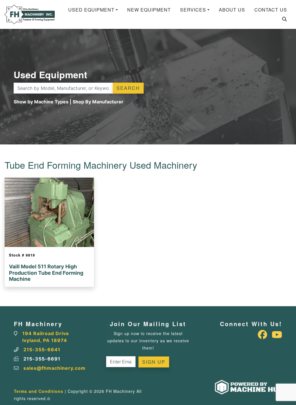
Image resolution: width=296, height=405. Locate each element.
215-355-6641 (41, 349)
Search (128, 88)
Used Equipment (91, 9)
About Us (232, 9)
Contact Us (270, 9)
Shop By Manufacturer (98, 102)
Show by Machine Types (41, 102)
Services (193, 9)
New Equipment (149, 9)
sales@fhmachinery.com (54, 368)
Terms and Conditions (38, 391)
